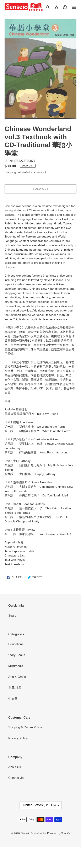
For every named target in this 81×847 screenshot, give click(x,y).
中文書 (13, 698)
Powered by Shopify (58, 833)
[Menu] (74, 6)
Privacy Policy (18, 738)
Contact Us (16, 777)
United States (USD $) (39, 805)
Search (13, 615)
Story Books (16, 655)
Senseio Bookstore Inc (33, 833)
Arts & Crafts (17, 676)
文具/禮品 (15, 687)
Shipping (10, 172)
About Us (14, 767)
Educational (16, 644)
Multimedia (15, 666)
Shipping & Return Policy (25, 727)
